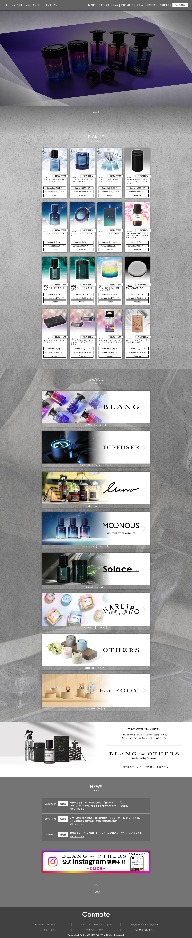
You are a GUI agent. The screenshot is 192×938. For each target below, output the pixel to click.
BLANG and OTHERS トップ (47, 924)
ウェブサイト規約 (47, 930)
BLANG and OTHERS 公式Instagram (96, 924)
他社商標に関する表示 (145, 930)
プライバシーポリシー (96, 930)
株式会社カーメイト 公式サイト (145, 924)
